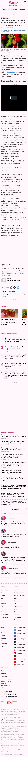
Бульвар (9, 14)
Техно (2, 606)
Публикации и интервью (20, 592)
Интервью (14, 9)
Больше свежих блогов (14, 578)
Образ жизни (4, 609)
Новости (4, 9)
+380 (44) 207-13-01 (10, 692)
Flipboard (19, 653)
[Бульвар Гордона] (13, 3)
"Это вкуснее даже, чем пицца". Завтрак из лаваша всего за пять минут (15, 348)
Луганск (3, 646)
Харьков (3, 638)
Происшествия (5, 611)
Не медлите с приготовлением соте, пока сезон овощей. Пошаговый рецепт (13, 442)
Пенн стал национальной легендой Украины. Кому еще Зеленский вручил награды (15, 356)
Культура (3, 603)
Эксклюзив (17, 606)
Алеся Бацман (20, 647)
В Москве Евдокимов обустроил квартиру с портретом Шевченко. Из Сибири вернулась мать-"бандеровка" (13, 523)
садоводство (12, 291)
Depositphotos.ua (5, 719)
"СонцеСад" (11, 72)
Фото (15, 609)
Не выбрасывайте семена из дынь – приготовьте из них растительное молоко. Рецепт (14, 478)
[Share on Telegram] (18, 287)
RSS (18, 656)
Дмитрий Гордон (21, 627)
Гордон (3, 14)
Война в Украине (5, 590)
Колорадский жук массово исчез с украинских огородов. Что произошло (15, 365)
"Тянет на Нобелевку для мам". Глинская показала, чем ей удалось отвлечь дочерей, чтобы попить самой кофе (13, 464)
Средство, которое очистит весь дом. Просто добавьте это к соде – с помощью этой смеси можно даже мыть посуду (16, 374)
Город (2, 624)
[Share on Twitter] (14, 287)
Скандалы (23, 9)
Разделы (16, 586)
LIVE (15, 603)
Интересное (4, 617)
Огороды (15, 14)
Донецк (3, 635)
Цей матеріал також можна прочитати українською (14, 31)
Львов (2, 630)
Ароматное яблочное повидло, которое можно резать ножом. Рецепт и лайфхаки (9, 321)
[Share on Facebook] (11, 287)
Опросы (16, 614)
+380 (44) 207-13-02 (10, 694)
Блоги (3, 513)
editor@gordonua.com (10, 696)
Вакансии (3, 670)
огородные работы (6, 294)
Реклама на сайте (6, 676)
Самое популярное (9, 334)
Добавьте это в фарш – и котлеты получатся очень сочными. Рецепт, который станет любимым (15, 339)
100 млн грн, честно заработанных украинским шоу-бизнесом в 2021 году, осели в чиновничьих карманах (14, 573)
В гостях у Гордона (19, 595)
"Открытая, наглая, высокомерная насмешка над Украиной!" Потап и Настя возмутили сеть (13, 502)
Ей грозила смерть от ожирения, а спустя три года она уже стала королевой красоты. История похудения (14, 456)
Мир (2, 598)
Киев (2, 627)
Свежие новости (8, 432)
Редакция (3, 673)
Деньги (3, 595)
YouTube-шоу (17, 617)
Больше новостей (14, 509)
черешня (4, 296)
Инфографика (5, 614)
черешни (4, 291)
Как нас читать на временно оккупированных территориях (6, 684)
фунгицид (22, 294)
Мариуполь (4, 643)
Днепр (3, 641)
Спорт (2, 601)
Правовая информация (7, 679)
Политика (3, 592)
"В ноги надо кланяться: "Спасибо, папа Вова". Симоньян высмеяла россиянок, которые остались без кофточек (13, 486)
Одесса (3, 632)
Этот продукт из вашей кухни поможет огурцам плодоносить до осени (13, 448)
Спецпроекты (17, 619)
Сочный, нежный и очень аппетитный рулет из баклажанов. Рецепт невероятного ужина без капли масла (12, 494)
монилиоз (15, 294)
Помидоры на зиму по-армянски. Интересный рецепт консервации (11, 471)
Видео (15, 611)
